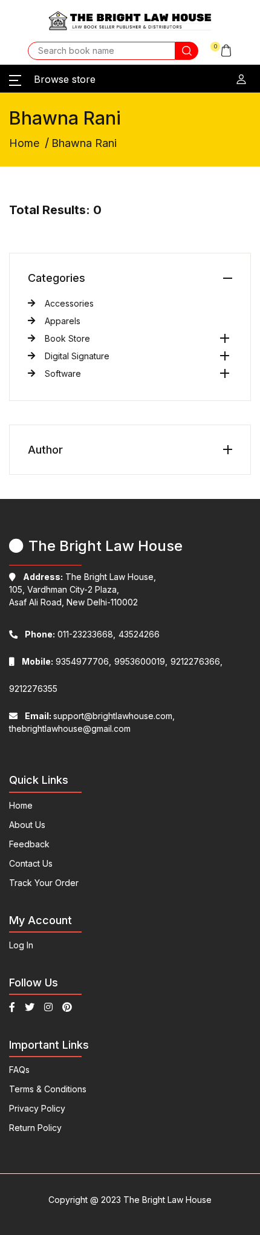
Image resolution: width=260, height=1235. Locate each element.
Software (63, 373)
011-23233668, (70, 634)
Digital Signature (77, 356)
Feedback (29, 844)
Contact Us (31, 863)
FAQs (19, 1069)
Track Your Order (44, 883)
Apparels (62, 321)
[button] (221, 51)
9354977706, (66, 661)
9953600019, (140, 661)
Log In (21, 945)
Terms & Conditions (47, 1089)
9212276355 (33, 688)
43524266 (139, 634)
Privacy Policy (37, 1108)
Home (24, 143)
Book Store (67, 338)
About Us (27, 825)
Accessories (69, 303)
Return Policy (35, 1128)
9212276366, (197, 661)
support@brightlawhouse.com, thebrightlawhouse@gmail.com (92, 722)
